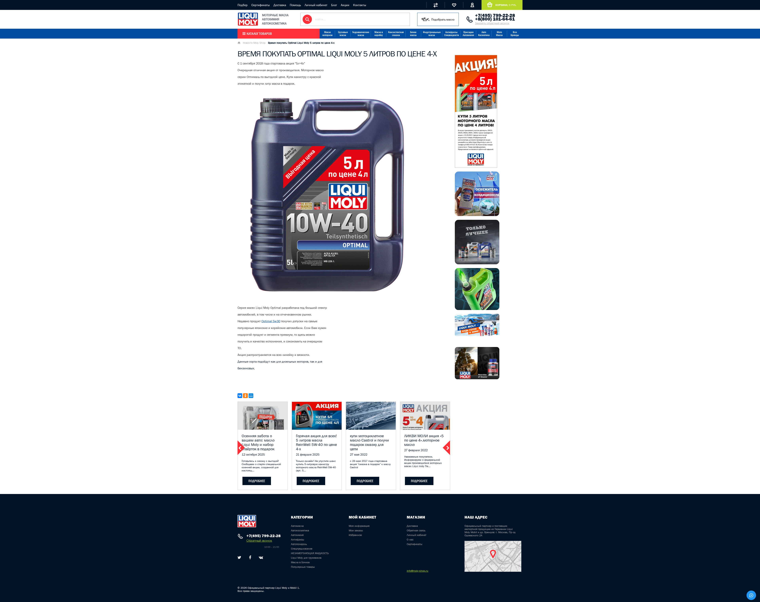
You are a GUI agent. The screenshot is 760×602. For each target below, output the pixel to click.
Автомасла (297, 525)
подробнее (256, 481)
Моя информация (359, 525)
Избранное (355, 535)
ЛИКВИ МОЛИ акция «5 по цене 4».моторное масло (424, 440)
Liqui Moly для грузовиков (306, 557)
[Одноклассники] (245, 395)
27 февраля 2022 (416, 450)
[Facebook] (250, 557)
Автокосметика (300, 530)
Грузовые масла (343, 34)
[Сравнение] (435, 5)
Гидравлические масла (360, 34)
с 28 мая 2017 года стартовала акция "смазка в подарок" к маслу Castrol (370, 464)
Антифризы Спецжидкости (451, 34)
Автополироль (299, 544)
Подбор (243, 5)
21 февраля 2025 (307, 454)
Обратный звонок (259, 540)
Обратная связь (416, 530)
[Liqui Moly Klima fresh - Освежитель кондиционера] (477, 215)
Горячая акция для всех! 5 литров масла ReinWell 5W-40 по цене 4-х (316, 442)
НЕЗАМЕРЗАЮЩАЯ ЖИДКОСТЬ (310, 553)
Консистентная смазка (396, 34)
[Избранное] (454, 5)
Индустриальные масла (432, 34)
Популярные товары (303, 566)
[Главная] (239, 43)
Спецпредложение (301, 548)
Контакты (359, 5)
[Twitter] (239, 557)
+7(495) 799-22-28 (495, 15)
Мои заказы (356, 530)
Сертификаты (260, 5)
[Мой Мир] (251, 395)
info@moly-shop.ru (417, 570)
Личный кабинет (316, 5)
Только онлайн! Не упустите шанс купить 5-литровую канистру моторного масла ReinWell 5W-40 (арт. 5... (316, 465)
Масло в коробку (378, 34)
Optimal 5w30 (270, 321)
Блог (334, 5)
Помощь (295, 5)
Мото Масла (499, 34)
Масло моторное (327, 34)
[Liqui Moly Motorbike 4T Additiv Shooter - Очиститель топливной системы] (477, 378)
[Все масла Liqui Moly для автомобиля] (477, 263)
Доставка (280, 5)
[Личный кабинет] (472, 5)
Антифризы (297, 539)
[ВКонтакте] (240, 395)
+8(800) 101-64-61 (495, 19)
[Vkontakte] (261, 557)
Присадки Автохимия (468, 34)
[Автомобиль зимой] (477, 335)
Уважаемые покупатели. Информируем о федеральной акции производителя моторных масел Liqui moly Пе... (423, 461)
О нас (410, 539)
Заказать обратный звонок (492, 23)
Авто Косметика (483, 34)
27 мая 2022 (358, 454)
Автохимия (297, 535)
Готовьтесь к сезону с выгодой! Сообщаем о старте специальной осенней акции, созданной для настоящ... (261, 465)
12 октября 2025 (253, 454)
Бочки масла (413, 34)
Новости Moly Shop (254, 42)
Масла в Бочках (300, 562)
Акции (345, 5)
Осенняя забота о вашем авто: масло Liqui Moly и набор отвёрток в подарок (258, 442)
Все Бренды (515, 34)
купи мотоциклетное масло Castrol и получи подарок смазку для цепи (369, 442)
